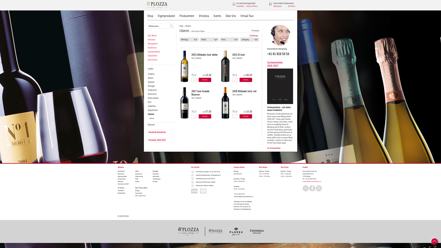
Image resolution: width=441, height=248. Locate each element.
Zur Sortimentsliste (273, 148)
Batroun (152, 118)
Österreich (152, 94)
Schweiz (151, 74)
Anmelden (240, 6)
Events (217, 16)
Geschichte (138, 193)
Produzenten (187, 16)
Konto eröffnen (251, 6)
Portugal (151, 86)
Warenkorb (277, 6)
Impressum (138, 174)
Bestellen (291, 6)
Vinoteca (204, 16)
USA (149, 102)
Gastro (137, 181)
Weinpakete (153, 43)
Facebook (156, 174)
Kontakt (155, 181)
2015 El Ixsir (238, 54)
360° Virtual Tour (140, 196)
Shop (150, 16)
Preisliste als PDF (123, 184)
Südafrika (152, 106)
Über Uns (231, 16)
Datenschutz (139, 176)
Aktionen (151, 39)
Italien (150, 78)
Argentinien (153, 110)
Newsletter (156, 176)
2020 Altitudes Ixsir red (244, 91)
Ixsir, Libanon (196, 58)
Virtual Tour (247, 16)
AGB (136, 179)
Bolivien (151, 125)
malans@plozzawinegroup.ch (312, 181)
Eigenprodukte (166, 16)
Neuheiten (152, 47)
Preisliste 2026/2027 (157, 140)
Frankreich (152, 90)
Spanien (151, 82)
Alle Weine (152, 35)
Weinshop (121, 174)
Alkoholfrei (152, 56)
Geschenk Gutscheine (157, 132)
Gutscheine (152, 60)
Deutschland (153, 98)
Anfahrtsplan (157, 179)
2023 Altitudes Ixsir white (204, 54)
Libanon (151, 114)
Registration (121, 193)
